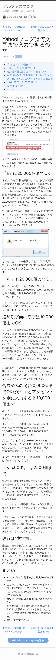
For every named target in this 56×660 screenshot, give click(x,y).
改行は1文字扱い (16, 85)
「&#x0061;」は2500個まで (22, 82)
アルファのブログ (18, 6)
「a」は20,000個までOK (20, 64)
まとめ (10, 89)
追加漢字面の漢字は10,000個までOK (26, 71)
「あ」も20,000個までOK (21, 67)
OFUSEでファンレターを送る (28, 640)
